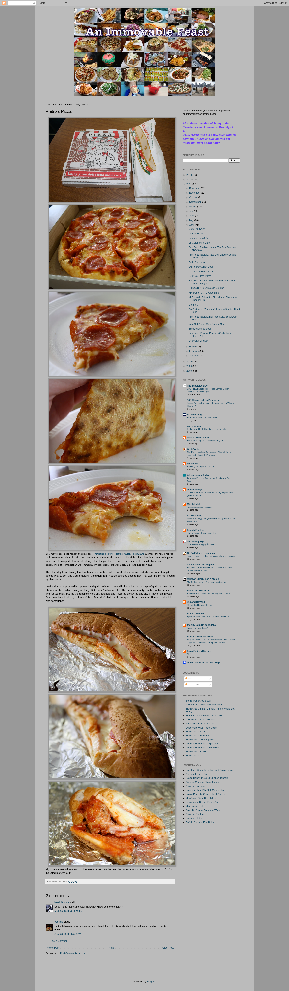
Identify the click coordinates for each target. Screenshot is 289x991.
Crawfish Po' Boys (195, 786)
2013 (189, 175)
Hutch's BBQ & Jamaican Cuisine (206, 288)
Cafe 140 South (197, 229)
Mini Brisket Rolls (195, 806)
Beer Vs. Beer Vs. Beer (200, 636)
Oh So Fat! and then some (201, 553)
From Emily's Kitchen (199, 651)
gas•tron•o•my (195, 426)
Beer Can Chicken (198, 340)
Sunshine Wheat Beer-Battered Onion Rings (209, 770)
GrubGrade (193, 449)
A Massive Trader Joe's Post (201, 719)
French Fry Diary (196, 530)
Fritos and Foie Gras (198, 590)
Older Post (168, 947)
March (192, 346)
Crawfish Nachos (195, 814)
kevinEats (192, 463)
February (194, 351)
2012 (189, 179)
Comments (193, 684)
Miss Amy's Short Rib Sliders (201, 798)
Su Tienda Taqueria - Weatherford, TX (205, 440)
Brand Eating (194, 414)
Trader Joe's (192, 755)
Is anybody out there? (197, 628)
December (195, 188)
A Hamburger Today (198, 475)
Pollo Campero (197, 262)
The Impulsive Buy (197, 385)
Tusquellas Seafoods (200, 328)
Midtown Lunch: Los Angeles (203, 579)
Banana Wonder (196, 613)
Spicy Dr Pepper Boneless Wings (203, 810)
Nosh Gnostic (62, 902)
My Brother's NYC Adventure (204, 292)
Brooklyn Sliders (194, 818)
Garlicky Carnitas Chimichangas (203, 782)
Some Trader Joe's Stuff (198, 700)
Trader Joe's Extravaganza (200, 739)
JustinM (58, 921)
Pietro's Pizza (196, 233)
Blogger (151, 981)
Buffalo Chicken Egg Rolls (200, 822)
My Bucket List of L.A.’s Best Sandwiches (206, 582)
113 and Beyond (196, 602)
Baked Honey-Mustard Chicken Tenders (207, 778)
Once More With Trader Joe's (201, 727)
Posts (190, 678)
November (195, 193)
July (191, 211)
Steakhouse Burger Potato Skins (203, 802)
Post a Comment (59, 941)
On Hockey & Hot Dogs (201, 266)
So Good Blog (194, 515)
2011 (189, 184)
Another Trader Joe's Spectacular (203, 743)
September (195, 202)
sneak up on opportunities (199, 507)
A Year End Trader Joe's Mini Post (204, 704)
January (193, 355)
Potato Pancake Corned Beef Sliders (205, 794)
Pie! (189, 654)
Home (111, 947)
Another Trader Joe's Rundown (202, 747)
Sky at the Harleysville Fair (200, 605)
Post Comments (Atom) (72, 953)
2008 (189, 370)
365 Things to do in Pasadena (203, 400)
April (192, 225)
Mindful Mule (194, 504)
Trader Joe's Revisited (198, 735)
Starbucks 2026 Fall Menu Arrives (203, 417)
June (192, 215)
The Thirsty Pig (195, 541)
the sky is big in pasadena (201, 625)
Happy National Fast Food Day (201, 533)
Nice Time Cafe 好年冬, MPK (200, 544)
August (193, 206)
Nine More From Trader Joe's (201, 723)
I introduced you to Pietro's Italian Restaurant (118, 553)
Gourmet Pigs (194, 489)
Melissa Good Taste (198, 437)
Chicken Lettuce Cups (197, 774)
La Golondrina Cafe (199, 242)
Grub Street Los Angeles (200, 564)
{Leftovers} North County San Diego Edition (207, 429)
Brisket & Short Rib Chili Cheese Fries (206, 790)
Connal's (193, 304)
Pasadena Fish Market (201, 271)
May (191, 220)
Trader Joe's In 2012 (197, 751)
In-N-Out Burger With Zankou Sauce (208, 324)
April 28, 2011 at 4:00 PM (67, 934)
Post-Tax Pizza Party (200, 276)
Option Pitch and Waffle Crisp (203, 662)
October (193, 197)
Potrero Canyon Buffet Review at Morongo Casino (211, 556)
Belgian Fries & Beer (200, 238)
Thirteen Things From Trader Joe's (204, 715)
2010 (189, 361)
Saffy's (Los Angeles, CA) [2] (200, 466)
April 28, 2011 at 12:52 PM (68, 911)
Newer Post (53, 947)
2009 (189, 366)
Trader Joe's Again (196, 731)
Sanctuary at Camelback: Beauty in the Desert (209, 593)
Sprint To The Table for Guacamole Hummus (208, 616)
